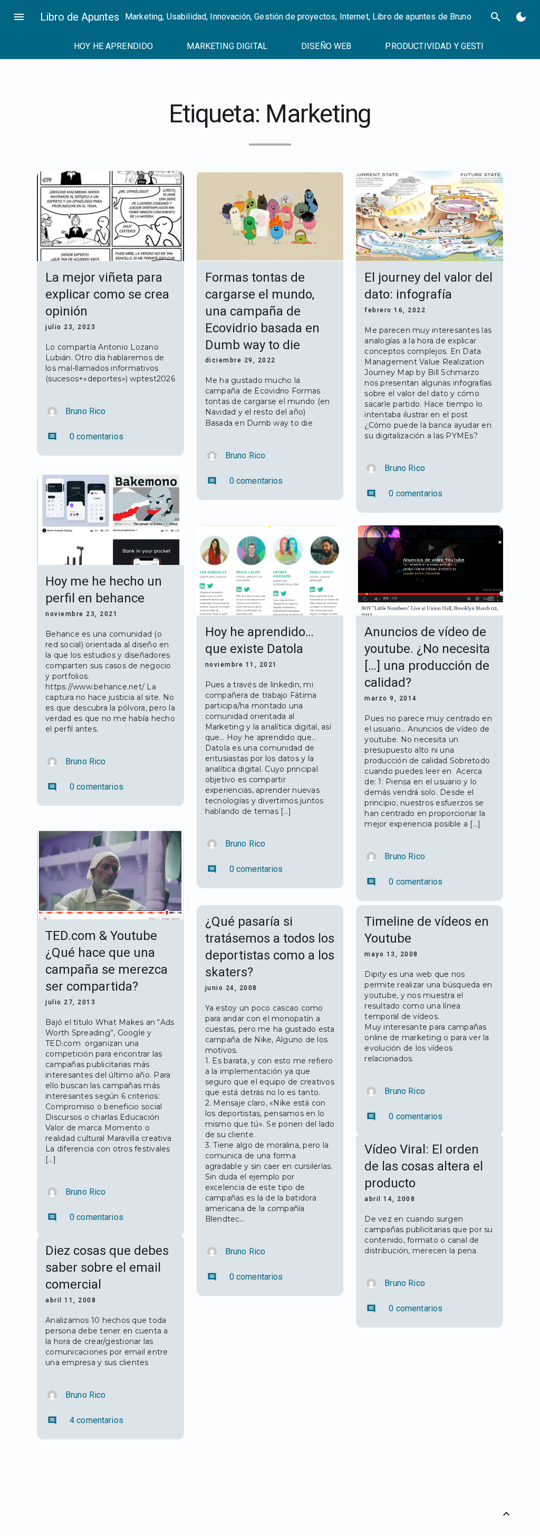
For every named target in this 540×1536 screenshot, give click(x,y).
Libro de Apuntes (79, 17)
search (495, 17)
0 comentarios (85, 436)
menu (19, 17)
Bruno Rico (85, 411)
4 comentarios (85, 1420)
